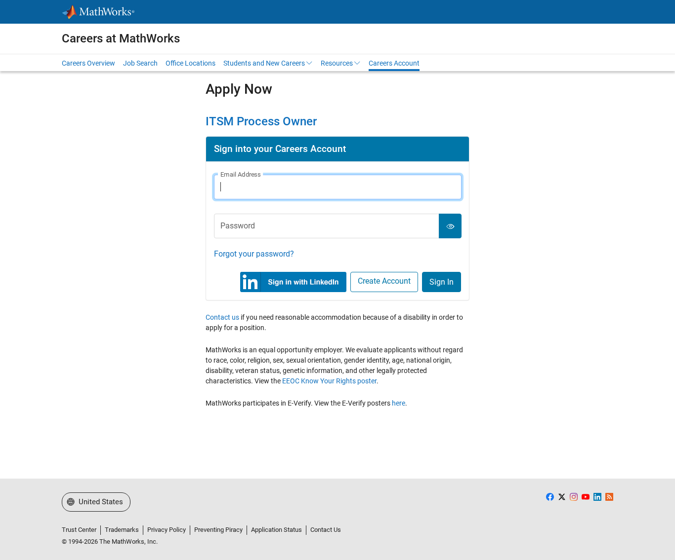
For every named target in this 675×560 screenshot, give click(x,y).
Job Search (140, 63)
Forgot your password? (254, 254)
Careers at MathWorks (121, 38)
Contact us (222, 317)
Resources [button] (337, 63)
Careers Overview (88, 63)
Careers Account (394, 63)
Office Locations (190, 63)
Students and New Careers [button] (264, 63)
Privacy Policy (166, 529)
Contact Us (325, 529)
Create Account (384, 281)
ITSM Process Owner (261, 121)
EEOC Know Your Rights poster (329, 381)
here (398, 403)
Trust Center (79, 529)
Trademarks (122, 529)
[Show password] (450, 226)
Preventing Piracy (218, 529)
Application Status (276, 529)
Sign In (441, 282)
